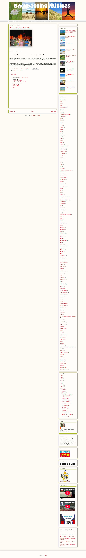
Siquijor (61, 314)
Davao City (62, 173)
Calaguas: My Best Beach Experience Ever (70, 88)
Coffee (61, 164)
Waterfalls (62, 361)
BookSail (24, 20)
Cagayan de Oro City (64, 146)
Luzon (14, 70)
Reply (14, 87)
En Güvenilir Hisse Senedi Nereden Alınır (21, 81)
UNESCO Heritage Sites (64, 352)
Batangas (61, 127)
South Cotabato (63, 322)
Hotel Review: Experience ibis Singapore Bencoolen (70, 81)
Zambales (62, 365)
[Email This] (33, 69)
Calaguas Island (63, 149)
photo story (62, 286)
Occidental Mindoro (63, 262)
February (64, 392)
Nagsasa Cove (62, 255)
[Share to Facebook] (36, 69)
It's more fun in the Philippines (65, 214)
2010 (62, 388)
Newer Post (12, 111)
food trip (61, 188)
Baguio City (62, 116)
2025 (62, 375)
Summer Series (63, 328)
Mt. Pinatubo (62, 249)
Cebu (61, 162)
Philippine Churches (32, 20)
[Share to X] (35, 69)
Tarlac (61, 341)
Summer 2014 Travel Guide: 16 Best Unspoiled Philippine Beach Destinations (70, 31)
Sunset (61, 330)
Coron (61, 166)
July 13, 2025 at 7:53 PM (23, 77)
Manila (61, 234)
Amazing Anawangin (65, 416)
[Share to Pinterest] (38, 69)
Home (11, 20)
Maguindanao (62, 233)
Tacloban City (62, 339)
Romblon (61, 301)
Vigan (61, 356)
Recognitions (62, 296)
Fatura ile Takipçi (16, 85)
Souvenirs (62, 326)
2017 (62, 377)
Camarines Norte (63, 151)
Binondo (61, 133)
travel (21, 70)
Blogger (45, 555)
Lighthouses (62, 227)
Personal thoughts (63, 283)
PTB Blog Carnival (63, 290)
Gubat (61, 192)
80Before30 (62, 99)
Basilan (61, 122)
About (50, 20)
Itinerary (61, 216)
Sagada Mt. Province (64, 303)
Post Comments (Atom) (35, 115)
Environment (62, 183)
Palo (61, 270)
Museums (61, 251)
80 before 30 (17, 20)
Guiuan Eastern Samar (64, 196)
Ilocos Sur (62, 210)
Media (61, 242)
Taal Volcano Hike (65, 408)
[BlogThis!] (34, 69)
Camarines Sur (62, 153)
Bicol (61, 131)
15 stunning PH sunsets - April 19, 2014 (67, 536)
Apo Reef (61, 109)
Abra (61, 101)
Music (61, 253)
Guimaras (61, 194)
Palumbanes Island (63, 271)
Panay (61, 275)
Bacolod (61, 112)
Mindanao (62, 244)
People (61, 281)
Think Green (62, 345)
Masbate (61, 238)
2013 (62, 383)
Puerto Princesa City (63, 292)
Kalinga (61, 220)
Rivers (61, 297)
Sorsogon (61, 321)
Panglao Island (62, 279)
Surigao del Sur (63, 335)
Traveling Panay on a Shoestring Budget (69, 43)
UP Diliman (62, 354)
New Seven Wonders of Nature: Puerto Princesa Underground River (69, 69)
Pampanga (18, 70)
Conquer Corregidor (65, 405)
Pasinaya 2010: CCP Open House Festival (67, 396)
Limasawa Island (63, 229)
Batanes (61, 125)
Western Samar (63, 363)
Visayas (61, 358)
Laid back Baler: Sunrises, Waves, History (66, 412)
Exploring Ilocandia (65, 398)
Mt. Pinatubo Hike (65, 407)
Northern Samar (63, 260)
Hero (61, 197)
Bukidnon (61, 144)
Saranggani (62, 307)
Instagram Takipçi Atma (17, 83)
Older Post (53, 111)
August (63, 391)
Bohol (61, 136)
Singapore (62, 312)
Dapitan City (62, 172)
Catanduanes (62, 159)
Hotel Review (62, 203)
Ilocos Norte (62, 209)
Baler (61, 118)
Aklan (61, 103)
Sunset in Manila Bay (66, 401)
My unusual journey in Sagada (67, 414)
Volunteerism (62, 359)
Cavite (61, 160)
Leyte (61, 225)
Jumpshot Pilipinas (42, 20)
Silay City (61, 310)
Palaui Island (62, 266)
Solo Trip (61, 319)
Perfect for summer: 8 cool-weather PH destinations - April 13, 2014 (67, 534)
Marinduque (62, 236)
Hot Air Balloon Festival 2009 (67, 394)
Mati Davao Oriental (63, 240)
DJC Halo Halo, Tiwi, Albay (67, 399)
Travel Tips (62, 350)
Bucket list (62, 142)
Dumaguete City (63, 179)
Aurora (61, 110)
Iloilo (61, 212)
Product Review (63, 288)
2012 (62, 385)
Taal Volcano (62, 337)
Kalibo (61, 218)
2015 (62, 380)
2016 (62, 378)
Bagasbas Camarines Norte (65, 114)
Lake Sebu (62, 221)
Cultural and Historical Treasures (66, 170)
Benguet (61, 129)
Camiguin (61, 155)
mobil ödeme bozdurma (17, 80)
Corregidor (62, 168)
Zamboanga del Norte (64, 369)
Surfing (61, 332)
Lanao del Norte (63, 223)
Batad (61, 123)
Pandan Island (62, 277)
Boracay (61, 140)
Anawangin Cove (63, 107)
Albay (61, 105)
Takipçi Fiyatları (16, 84)
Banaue (61, 120)
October (63, 389)
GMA (61, 190)
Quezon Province (63, 294)
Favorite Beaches (63, 186)
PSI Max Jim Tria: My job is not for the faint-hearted (70, 62)
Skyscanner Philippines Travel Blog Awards (68, 316)
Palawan (61, 268)
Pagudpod (62, 264)
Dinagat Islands (63, 175)
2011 (62, 386)
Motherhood (62, 247)
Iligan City (62, 207)
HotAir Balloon (62, 201)
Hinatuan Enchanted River (65, 199)
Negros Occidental (63, 257)
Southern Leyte (63, 324)
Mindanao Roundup (63, 246)
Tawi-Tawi (62, 343)
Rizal (61, 299)
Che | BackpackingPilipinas (66, 427)
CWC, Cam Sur (65, 410)
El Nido (61, 181)
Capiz (61, 157)
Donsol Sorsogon (63, 177)
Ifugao (61, 205)
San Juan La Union (63, 305)
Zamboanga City (63, 367)
